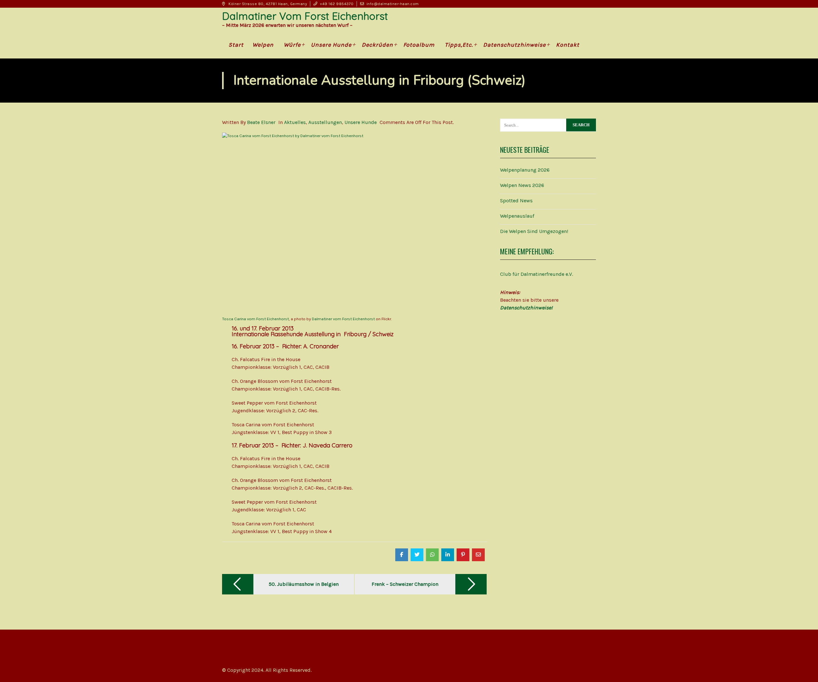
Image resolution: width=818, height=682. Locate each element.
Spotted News (516, 201)
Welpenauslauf (517, 216)
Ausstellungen (325, 122)
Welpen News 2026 (522, 185)
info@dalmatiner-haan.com (393, 4)
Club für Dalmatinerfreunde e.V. (536, 274)
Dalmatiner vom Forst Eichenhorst (343, 318)
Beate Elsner (261, 122)
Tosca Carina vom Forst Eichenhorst (255, 318)
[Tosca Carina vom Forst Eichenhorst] (354, 221)
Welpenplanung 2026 (525, 170)
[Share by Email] (478, 554)
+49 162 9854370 (337, 4)
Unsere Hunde (360, 122)
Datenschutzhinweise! (526, 308)
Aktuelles (295, 122)
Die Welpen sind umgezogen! (534, 231)
